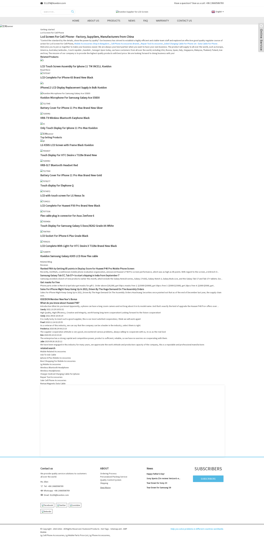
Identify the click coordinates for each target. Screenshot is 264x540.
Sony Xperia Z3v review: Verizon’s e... (163, 478)
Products (113, 20)
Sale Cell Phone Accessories (53, 380)
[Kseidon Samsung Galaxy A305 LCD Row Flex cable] (45, 251)
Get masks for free (50, 282)
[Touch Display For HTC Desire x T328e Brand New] (45, 150)
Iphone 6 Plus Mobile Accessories (55, 357)
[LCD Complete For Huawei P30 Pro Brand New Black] (45, 201)
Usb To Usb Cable (48, 354)
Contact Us (184, 20)
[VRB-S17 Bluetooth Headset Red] (45, 160)
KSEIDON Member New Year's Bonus (58, 299)
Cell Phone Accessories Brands (125, 43)
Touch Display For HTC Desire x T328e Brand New (68, 155)
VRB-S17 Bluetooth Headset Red (59, 165)
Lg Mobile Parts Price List (77, 535)
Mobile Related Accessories (53, 351)
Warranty (162, 20)
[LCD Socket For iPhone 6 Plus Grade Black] (45, 231)
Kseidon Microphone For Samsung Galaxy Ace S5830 (70, 97)
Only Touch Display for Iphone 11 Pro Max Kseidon (69, 128)
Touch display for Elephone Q (57, 185)
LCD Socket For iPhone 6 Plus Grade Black (64, 236)
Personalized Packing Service (113, 476)
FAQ (145, 20)
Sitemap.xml (116, 528)
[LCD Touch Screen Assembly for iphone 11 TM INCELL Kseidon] (42, 60)
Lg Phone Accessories (99, 535)
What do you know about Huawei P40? (59, 302)
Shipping (104, 483)
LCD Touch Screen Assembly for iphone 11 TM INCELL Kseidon (75, 66)
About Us (93, 20)
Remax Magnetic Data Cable (53, 383)
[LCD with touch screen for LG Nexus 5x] (45, 191)
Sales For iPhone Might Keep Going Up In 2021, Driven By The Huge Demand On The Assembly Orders (92, 289)
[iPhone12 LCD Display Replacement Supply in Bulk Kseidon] (42, 83)
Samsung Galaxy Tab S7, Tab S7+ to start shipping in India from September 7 (79, 275)
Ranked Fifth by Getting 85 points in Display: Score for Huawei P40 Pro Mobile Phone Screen (87, 268)
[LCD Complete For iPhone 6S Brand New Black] (45, 73)
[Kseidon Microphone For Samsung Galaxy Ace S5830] (65, 93)
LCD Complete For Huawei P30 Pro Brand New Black (70, 205)
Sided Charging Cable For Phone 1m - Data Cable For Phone (190, 43)
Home (75, 20)
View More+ (105, 487)
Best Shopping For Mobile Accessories (58, 361)
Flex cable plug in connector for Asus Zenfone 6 (67, 215)
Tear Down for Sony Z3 (157, 483)
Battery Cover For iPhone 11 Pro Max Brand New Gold (71, 175)
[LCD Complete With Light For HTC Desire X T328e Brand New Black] (45, 241)
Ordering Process (108, 473)
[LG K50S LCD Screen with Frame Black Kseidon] (42, 140)
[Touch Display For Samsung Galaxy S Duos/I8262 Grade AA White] (45, 221)
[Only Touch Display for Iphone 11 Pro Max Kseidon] (42, 123)
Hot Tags (105, 528)
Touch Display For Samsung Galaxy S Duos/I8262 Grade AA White (77, 225)
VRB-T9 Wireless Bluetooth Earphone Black (65, 118)
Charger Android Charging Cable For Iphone (60, 374)
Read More (45, 69)
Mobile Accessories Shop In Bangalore (91, 43)
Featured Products (90, 528)
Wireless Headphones (50, 370)
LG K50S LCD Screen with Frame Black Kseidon (67, 145)
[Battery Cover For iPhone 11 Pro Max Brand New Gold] (45, 170)
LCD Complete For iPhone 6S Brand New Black (66, 77)
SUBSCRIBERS (208, 478)
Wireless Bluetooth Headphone (54, 367)
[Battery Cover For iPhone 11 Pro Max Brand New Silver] (45, 103)
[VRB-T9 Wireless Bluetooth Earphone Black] (45, 113)
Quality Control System (110, 480)
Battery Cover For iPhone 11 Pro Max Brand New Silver (71, 108)
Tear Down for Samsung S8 (159, 487)
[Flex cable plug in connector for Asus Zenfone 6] (45, 211)
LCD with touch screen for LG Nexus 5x (62, 195)
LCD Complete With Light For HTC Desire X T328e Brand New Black (78, 246)
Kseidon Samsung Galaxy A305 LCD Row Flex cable (69, 256)
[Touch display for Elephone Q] (45, 181)
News (131, 20)
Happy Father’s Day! (155, 473)
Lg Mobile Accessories (50, 364)
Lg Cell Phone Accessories (52, 535)
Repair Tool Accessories (152, 43)
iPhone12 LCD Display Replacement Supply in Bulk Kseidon (73, 87)
